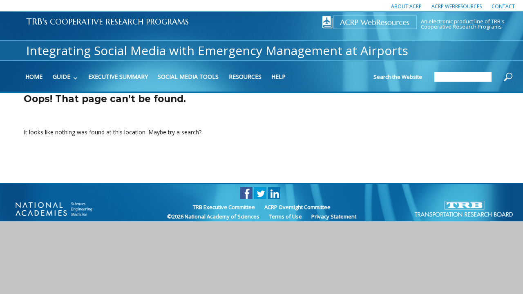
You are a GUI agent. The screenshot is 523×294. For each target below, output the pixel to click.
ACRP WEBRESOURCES (456, 6)
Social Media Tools (188, 76)
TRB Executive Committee (224, 207)
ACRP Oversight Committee (297, 207)
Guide (61, 76)
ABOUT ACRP (406, 6)
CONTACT (503, 6)
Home (33, 76)
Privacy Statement (333, 216)
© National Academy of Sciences (213, 216)
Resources (245, 76)
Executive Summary (118, 76)
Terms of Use (285, 216)
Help (278, 76)
